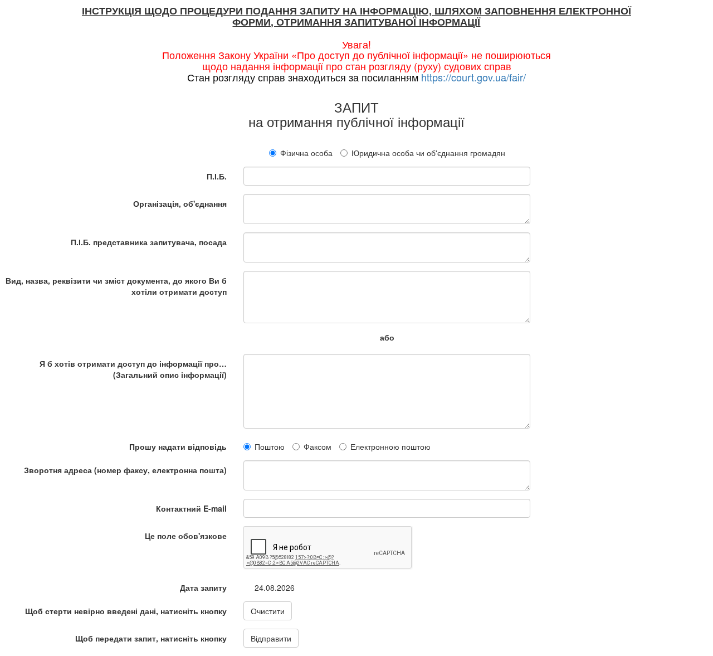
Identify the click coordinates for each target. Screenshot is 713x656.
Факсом (317, 446)
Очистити (268, 610)
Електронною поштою (390, 446)
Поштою (270, 446)
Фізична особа (306, 152)
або (387, 337)
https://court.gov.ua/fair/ (473, 77)
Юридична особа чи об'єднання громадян (428, 152)
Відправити (271, 638)
